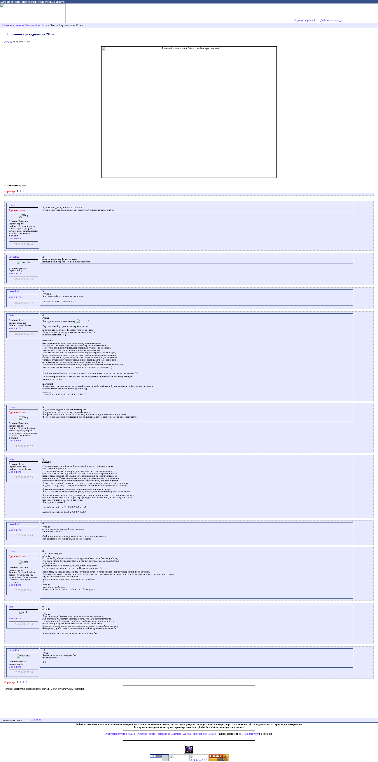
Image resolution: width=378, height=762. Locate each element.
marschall (14, 291)
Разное (45, 25)
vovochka (14, 257)
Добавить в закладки (331, 20)
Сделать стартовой (304, 20)
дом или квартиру (249, 733)
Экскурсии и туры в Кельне (120, 733)
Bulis (9, 41)
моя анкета (15, 238)
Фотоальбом (33, 25)
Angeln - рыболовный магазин (199, 733)
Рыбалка (142, 733)
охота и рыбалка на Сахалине (165, 733)
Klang (12, 205)
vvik (11, 607)
